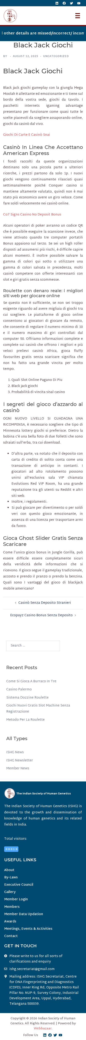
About (9, 870)
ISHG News (15, 753)
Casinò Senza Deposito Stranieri (44, 603)
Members (12, 907)
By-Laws (11, 878)
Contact (11, 936)
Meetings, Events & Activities (28, 929)
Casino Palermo (19, 690)
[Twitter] (71, 3)
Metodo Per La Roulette (25, 720)
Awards (10, 922)
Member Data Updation (23, 914)
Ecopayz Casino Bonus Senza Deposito (41, 616)
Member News (17, 769)
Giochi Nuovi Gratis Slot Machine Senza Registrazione (38, 709)
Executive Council (18, 885)
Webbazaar (43, 1028)
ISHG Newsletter (19, 761)
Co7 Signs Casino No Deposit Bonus (32, 215)
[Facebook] (64, 3)
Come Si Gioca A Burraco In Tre (31, 682)
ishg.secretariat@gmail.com (32, 969)
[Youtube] (79, 3)
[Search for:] (33, 646)
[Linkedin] (57, 3)
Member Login (16, 900)
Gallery (10, 892)
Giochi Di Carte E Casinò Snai (26, 135)
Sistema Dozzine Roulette (27, 698)
